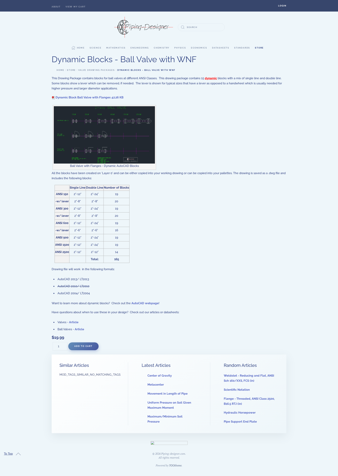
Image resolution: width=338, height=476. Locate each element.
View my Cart (76, 6)
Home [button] (81, 48)
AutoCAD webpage (145, 303)
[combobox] (201, 27)
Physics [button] (180, 48)
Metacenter (155, 384)
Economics (199, 48)
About (56, 6)
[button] (282, 5)
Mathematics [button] (116, 48)
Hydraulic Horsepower (240, 412)
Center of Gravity (159, 375)
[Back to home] (143, 27)
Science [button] (96, 48)
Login (282, 5)
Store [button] (259, 48)
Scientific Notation (237, 389)
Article (73, 322)
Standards (242, 48)
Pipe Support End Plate (240, 421)
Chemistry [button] (161, 48)
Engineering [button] (139, 48)
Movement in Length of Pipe (167, 393)
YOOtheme (175, 465)
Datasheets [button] (220, 48)
